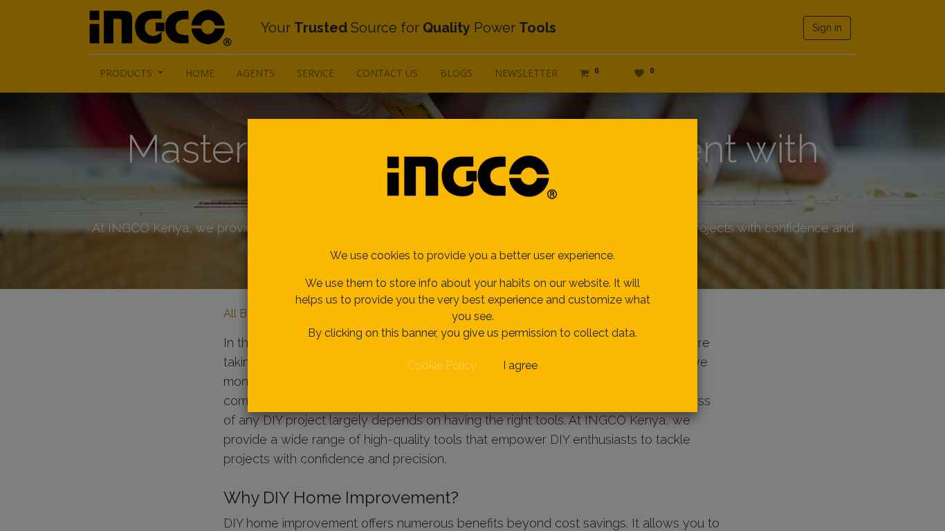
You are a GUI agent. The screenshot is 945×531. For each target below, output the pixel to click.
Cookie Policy (442, 365)
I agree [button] (520, 365)
